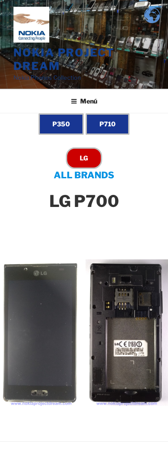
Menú (88, 101)
